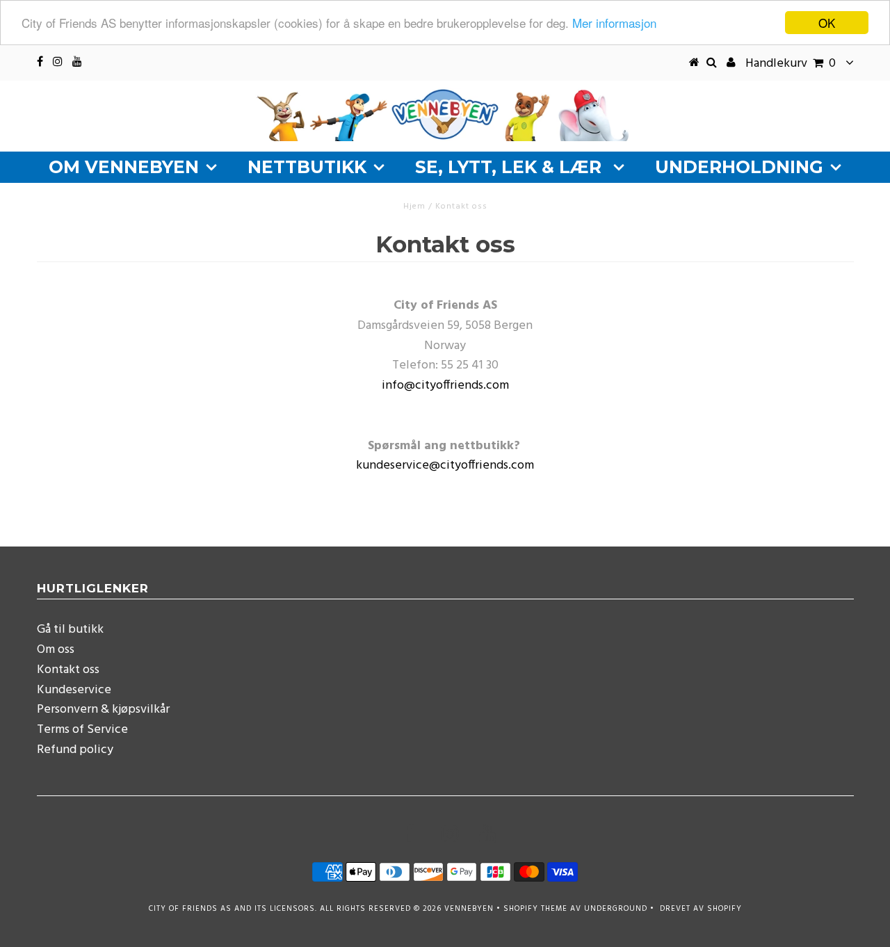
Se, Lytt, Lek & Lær (510, 166)
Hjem (414, 206)
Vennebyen (469, 909)
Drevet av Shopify (701, 909)
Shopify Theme (535, 909)
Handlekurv (790, 64)
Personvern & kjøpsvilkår (103, 709)
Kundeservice (74, 690)
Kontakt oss (68, 670)
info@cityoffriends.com (445, 385)
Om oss (55, 650)
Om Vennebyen (124, 166)
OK (826, 22)
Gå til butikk (70, 630)
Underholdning (739, 166)
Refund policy (75, 750)
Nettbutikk (307, 166)
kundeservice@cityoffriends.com (445, 465)
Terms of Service (82, 730)
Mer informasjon (614, 23)
